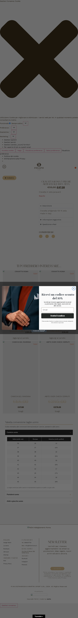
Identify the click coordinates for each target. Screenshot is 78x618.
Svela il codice (57, 315)
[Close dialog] (73, 288)
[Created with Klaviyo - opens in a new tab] (39, 331)
